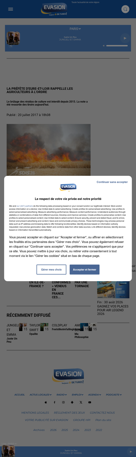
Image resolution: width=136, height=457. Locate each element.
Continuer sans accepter (112, 182)
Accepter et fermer (84, 269)
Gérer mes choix (51, 269)
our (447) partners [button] (25, 205)
